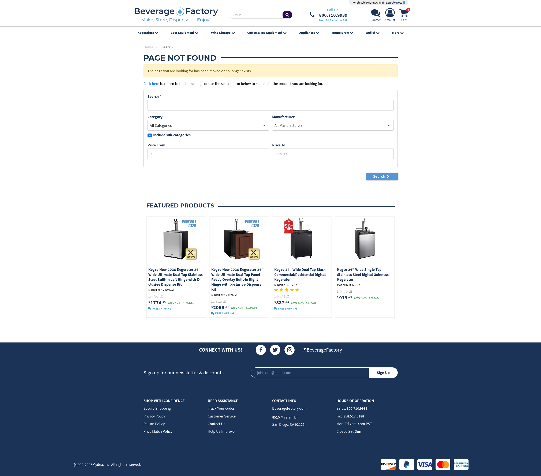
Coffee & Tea (264, 32)
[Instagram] (289, 350)
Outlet (370, 32)
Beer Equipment (182, 32)
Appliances (307, 32)
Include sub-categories (172, 134)
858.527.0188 (353, 416)
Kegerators (146, 32)
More (395, 32)
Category (155, 116)
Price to (278, 145)
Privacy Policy (154, 416)
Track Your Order (221, 408)
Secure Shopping (157, 408)
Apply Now (395, 2)
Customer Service (222, 416)
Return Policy (154, 423)
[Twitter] (275, 350)
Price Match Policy (157, 431)
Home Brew (340, 32)
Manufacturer (283, 116)
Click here (151, 83)
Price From (156, 145)
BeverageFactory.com (289, 408)
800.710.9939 (356, 408)
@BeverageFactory (322, 349)
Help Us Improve (221, 431)
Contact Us (216, 423)
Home (148, 47)
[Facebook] (261, 350)
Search (153, 96)
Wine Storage (221, 32)
